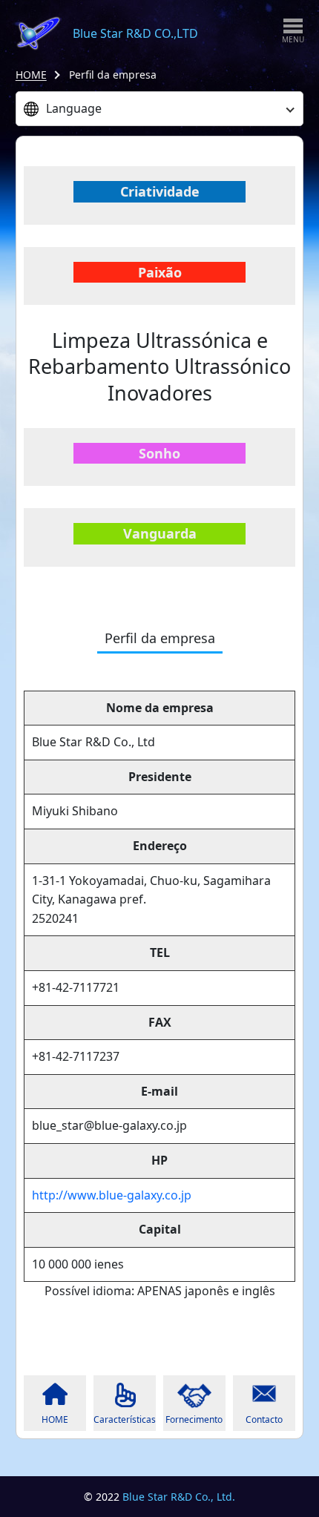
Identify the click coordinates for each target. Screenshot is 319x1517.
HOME (31, 75)
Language (74, 108)
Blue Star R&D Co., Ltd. (178, 1497)
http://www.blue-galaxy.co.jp (111, 1195)
